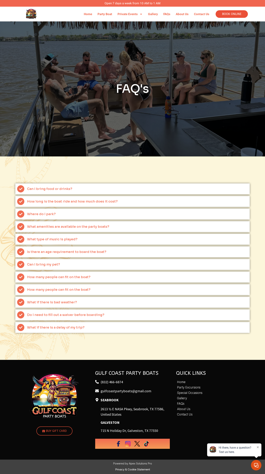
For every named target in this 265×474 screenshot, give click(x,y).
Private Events (128, 14)
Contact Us (201, 14)
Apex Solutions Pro (140, 463)
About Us (182, 14)
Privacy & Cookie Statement (132, 469)
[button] (132, 188)
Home (88, 14)
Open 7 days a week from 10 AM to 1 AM (132, 3)
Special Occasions (189, 393)
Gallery (153, 14)
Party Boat (105, 14)
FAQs (166, 14)
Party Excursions (188, 387)
